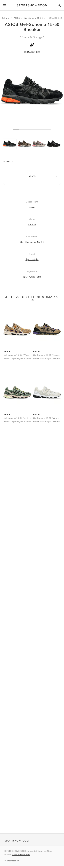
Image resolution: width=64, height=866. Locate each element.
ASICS (17, 18)
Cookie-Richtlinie (21, 854)
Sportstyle (32, 259)
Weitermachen (11, 860)
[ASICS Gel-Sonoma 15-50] (10, 144)
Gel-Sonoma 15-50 (33, 18)
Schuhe (5, 18)
